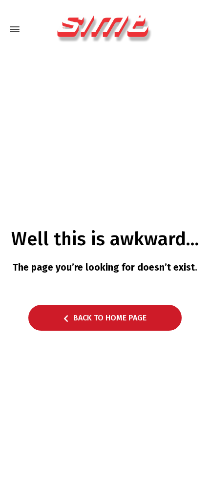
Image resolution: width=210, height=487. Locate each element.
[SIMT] (105, 29)
